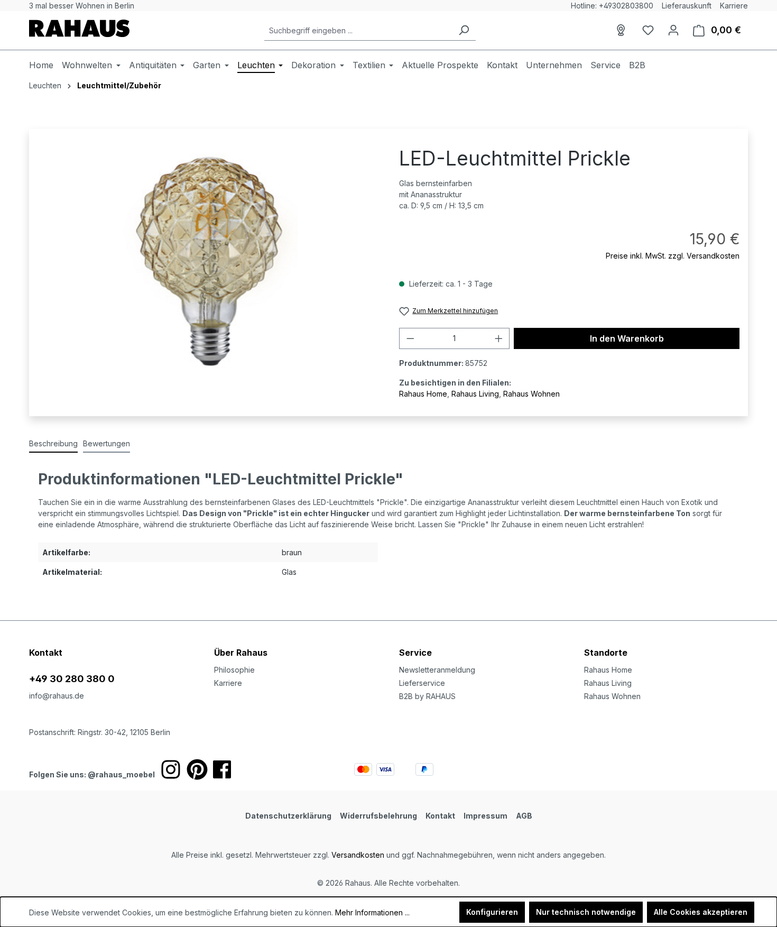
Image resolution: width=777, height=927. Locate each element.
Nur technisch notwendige (586, 911)
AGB (524, 815)
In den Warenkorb (627, 338)
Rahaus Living (475, 393)
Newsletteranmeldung (437, 669)
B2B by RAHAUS (427, 696)
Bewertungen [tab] (106, 443)
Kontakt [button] (45, 652)
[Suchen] (463, 30)
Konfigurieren (492, 911)
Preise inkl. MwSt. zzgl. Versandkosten (672, 255)
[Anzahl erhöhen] (499, 338)
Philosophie (234, 669)
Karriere (734, 5)
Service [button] (415, 652)
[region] (207, 261)
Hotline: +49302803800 (612, 5)
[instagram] (170, 769)
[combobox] (358, 30)
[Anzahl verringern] (410, 338)
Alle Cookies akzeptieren (700, 911)
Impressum (485, 815)
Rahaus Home (423, 393)
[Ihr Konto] (673, 30)
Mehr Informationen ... (372, 912)
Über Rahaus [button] (240, 652)
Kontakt (440, 815)
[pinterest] (197, 769)
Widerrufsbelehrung (378, 815)
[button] (666, 642)
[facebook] (222, 769)
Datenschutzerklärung (288, 815)
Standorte (605, 652)
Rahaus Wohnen (531, 393)
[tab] (53, 444)
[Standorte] (622, 30)
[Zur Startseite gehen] (79, 28)
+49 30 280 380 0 (72, 678)
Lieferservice (422, 682)
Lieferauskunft (686, 5)
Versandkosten (357, 854)
